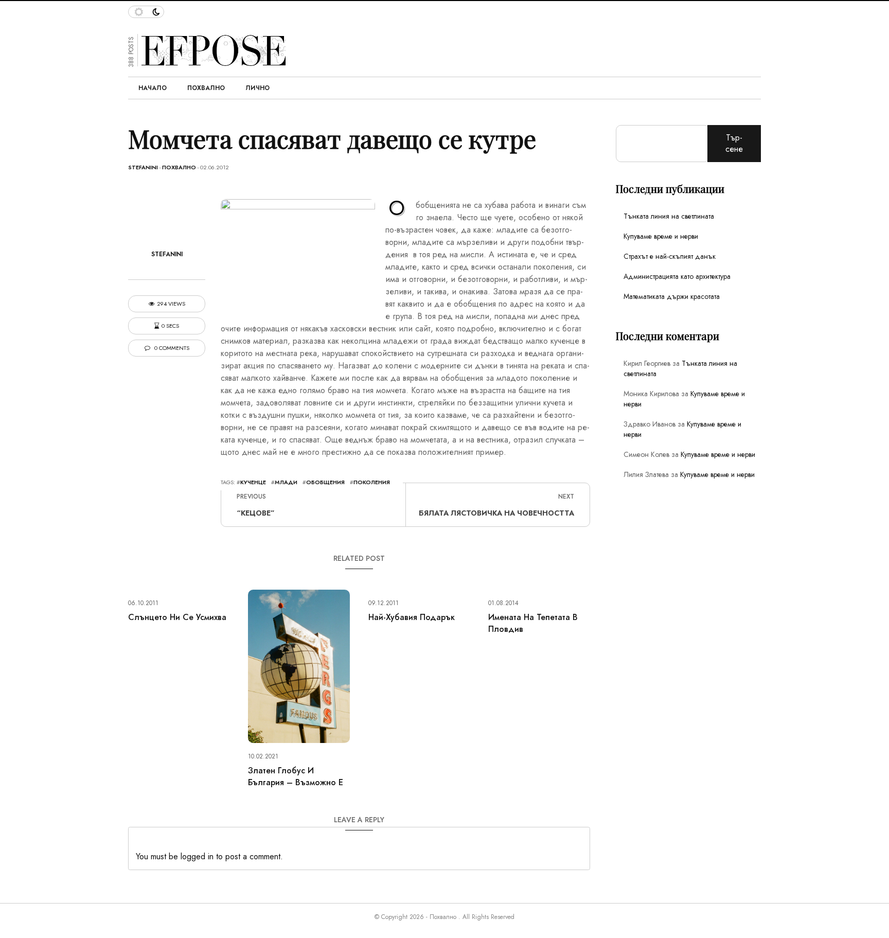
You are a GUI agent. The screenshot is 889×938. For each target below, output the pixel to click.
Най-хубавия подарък (411, 617)
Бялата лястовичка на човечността (496, 513)
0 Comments (171, 348)
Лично (257, 88)
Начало (152, 88)
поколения (371, 482)
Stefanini (143, 167)
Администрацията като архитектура (677, 276)
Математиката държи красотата (672, 296)
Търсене (734, 143)
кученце (253, 482)
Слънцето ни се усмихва (177, 617)
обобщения (325, 482)
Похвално (206, 88)
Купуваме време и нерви (661, 236)
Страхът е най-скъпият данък (670, 256)
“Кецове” (256, 513)
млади (286, 482)
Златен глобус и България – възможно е (295, 776)
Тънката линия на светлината (669, 216)
